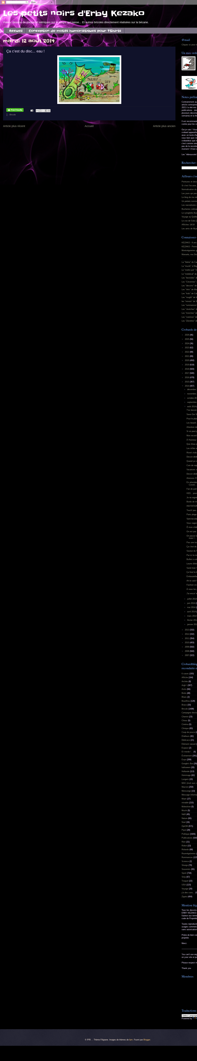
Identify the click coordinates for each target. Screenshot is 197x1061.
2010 (187, 642)
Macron (185, 787)
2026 (187, 335)
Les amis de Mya (189, 228)
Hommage (186, 775)
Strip (184, 877)
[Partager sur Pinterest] (48, 110)
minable (185, 802)
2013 (187, 630)
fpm (131, 1040)
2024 (187, 343)
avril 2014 (191, 611)
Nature (184, 818)
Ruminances (187, 857)
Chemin (185, 716)
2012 (187, 634)
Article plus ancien (164, 126)
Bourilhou (186, 701)
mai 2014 (191, 607)
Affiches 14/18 (188, 224)
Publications (187, 838)
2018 (187, 369)
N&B (184, 814)
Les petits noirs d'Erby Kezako (74, 13)
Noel (184, 822)
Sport (184, 873)
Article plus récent (14, 126)
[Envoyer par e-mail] (37, 110)
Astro (184, 689)
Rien (184, 842)
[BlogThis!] (40, 110)
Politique (185, 834)
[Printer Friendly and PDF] (15, 110)
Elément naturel (189, 744)
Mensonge (186, 791)
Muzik (184, 810)
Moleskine (186, 806)
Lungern (185, 779)
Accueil (15, 31)
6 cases (185, 673)
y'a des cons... (188, 892)
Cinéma (185, 724)
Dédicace (186, 740)
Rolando (185, 849)
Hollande (185, 771)
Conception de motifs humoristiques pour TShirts (75, 31)
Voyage (185, 889)
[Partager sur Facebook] (46, 110)
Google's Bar (187, 763)
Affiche (185, 677)
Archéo (185, 681)
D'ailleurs (186, 736)
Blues (184, 697)
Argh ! (184, 685)
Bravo (184, 705)
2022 (187, 352)
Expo (184, 759)
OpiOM (185, 826)
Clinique (185, 728)
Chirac (184, 720)
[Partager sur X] (43, 110)
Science (185, 861)
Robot (184, 845)
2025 (187, 339)
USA (184, 885)
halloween (186, 767)
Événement (187, 756)
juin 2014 (191, 603)
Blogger (146, 1040)
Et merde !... (187, 752)
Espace (185, 748)
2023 (187, 347)
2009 (187, 647)
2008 (187, 651)
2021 (187, 356)
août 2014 (192, 406)
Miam (184, 799)
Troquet (185, 881)
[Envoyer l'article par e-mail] (32, 110)
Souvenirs (186, 869)
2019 (187, 365)
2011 (187, 638)
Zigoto (184, 896)
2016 (187, 377)
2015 (187, 382)
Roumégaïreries (189, 853)
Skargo (185, 865)
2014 (187, 386)
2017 (187, 373)
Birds (184, 693)
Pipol (184, 830)
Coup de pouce (188, 732)
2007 (187, 655)
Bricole (13, 114)
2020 (187, 360)
